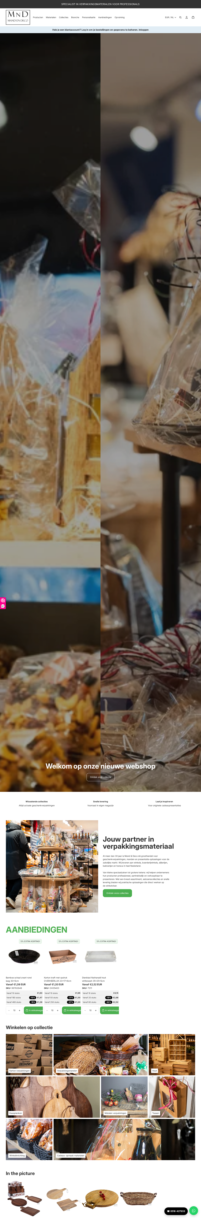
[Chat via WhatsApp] (193, 1210)
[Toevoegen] (38, 970)
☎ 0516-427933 (176, 1211)
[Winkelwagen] (193, 17)
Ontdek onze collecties (117, 893)
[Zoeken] (180, 17)
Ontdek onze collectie (100, 777)
